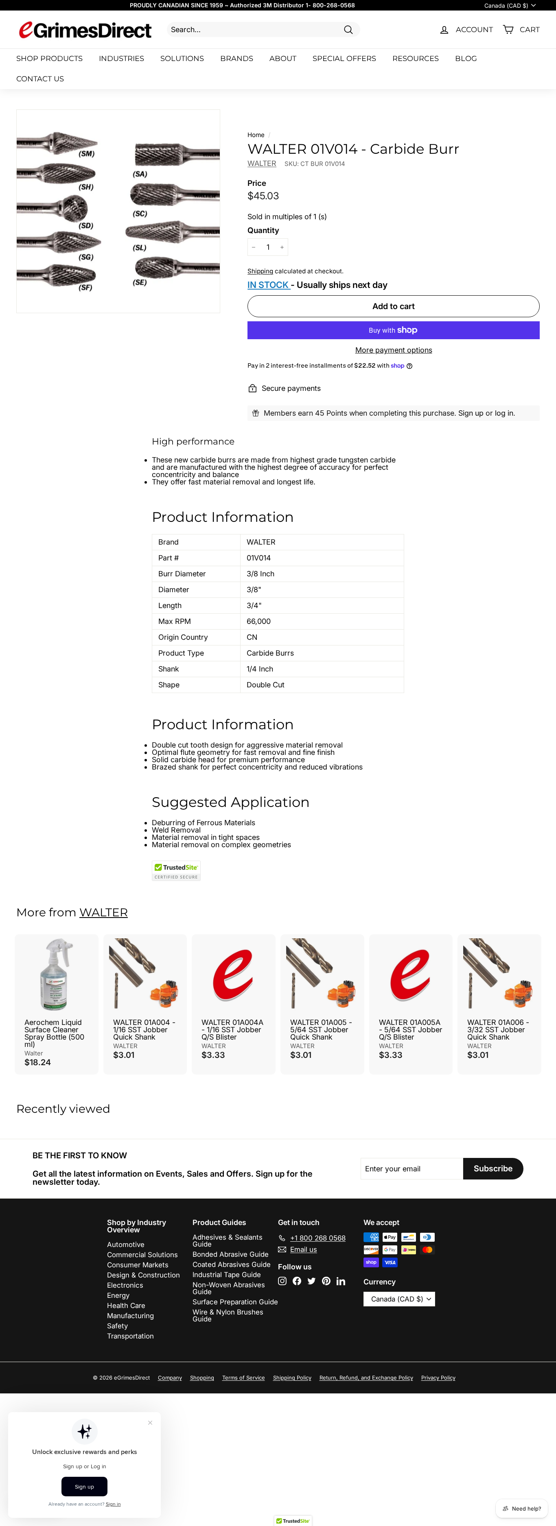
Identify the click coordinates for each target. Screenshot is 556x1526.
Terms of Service (243, 1377)
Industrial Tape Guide (227, 1275)
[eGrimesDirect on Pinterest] (326, 1281)
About (282, 58)
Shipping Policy (292, 1377)
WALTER (261, 163)
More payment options (393, 350)
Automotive (125, 1244)
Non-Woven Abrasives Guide (229, 1288)
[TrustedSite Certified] (176, 871)
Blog (466, 58)
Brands (236, 58)
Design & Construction (143, 1275)
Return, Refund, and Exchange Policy (366, 1377)
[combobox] (263, 29)
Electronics (125, 1285)
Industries (121, 58)
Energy (118, 1295)
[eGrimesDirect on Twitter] (311, 1281)
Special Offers (344, 58)
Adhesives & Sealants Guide (228, 1240)
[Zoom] (118, 211)
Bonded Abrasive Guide (231, 1254)
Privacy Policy (438, 1377)
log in (504, 413)
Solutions (182, 58)
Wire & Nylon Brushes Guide (228, 1315)
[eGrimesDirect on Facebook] (297, 1281)
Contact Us (40, 78)
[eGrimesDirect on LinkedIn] (341, 1281)
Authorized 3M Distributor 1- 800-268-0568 (292, 5)
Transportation (130, 1336)
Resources (415, 58)
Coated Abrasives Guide (232, 1264)
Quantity (263, 230)
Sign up (471, 413)
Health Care (126, 1305)
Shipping (260, 271)
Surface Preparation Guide (235, 1302)
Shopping (202, 1377)
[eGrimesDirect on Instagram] (282, 1281)
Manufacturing (130, 1316)
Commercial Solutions (142, 1255)
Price (256, 183)
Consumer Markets (138, 1265)
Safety (117, 1326)
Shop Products (49, 58)
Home (256, 135)
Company (170, 1377)
